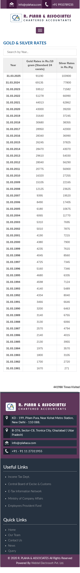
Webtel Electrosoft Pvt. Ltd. (47, 563)
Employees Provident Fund (24, 505)
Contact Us (15, 540)
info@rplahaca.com (29, 5)
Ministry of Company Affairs (25, 498)
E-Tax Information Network (25, 491)
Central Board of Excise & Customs (29, 484)
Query (12, 551)
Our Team (14, 535)
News (11, 545)
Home (12, 529)
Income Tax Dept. (19, 476)
